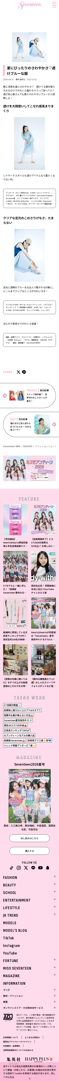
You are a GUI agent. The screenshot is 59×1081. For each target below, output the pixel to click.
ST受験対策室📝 (12, 705)
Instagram (11, 945)
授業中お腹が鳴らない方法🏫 (18, 715)
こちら (11, 1076)
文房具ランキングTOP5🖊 (17, 730)
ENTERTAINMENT (17, 900)
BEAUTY (9, 885)
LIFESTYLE (11, 907)
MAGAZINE (11, 976)
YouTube (10, 953)
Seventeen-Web (11, 446)
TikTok (8, 938)
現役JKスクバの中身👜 (15, 725)
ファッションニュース (46, 446)
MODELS (10, 923)
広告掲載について (10, 1037)
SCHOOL (10, 892)
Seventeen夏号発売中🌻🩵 (18, 720)
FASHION (27, 446)
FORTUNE (10, 960)
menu (54, 7)
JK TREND (10, 915)
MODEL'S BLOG (15, 930)
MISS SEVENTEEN (17, 968)
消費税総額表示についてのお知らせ (18, 1050)
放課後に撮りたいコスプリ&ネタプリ (22, 710)
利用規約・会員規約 (11, 1045)
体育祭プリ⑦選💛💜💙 (39, 740)
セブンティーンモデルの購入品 (19, 735)
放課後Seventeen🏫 (14, 740)
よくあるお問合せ (32, 1037)
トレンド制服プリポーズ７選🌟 (19, 745)
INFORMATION (14, 983)
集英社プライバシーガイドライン (17, 1041)
